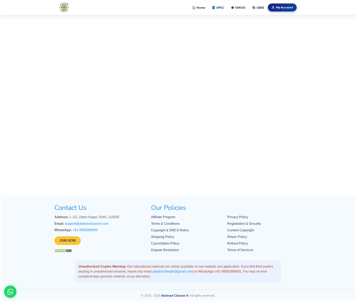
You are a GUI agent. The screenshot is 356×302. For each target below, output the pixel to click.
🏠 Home (198, 7)
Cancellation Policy (165, 243)
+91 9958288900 (85, 230)
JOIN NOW (67, 240)
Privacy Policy (237, 217)
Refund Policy (237, 243)
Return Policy (237, 237)
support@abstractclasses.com (87, 223)
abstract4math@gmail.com (172, 271)
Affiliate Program (163, 217)
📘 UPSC (218, 7)
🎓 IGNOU (238, 7)
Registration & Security (244, 223)
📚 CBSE (258, 7)
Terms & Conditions (165, 223)
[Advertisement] (178, 45)
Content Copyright (240, 230)
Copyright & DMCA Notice (170, 230)
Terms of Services (240, 250)
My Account (284, 7)
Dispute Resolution (165, 250)
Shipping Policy (162, 237)
